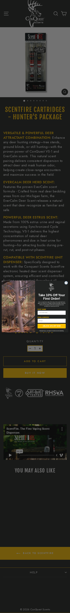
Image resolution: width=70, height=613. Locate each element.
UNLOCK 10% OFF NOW (51, 326)
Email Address (43, 317)
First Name (42, 309)
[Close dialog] (66, 282)
